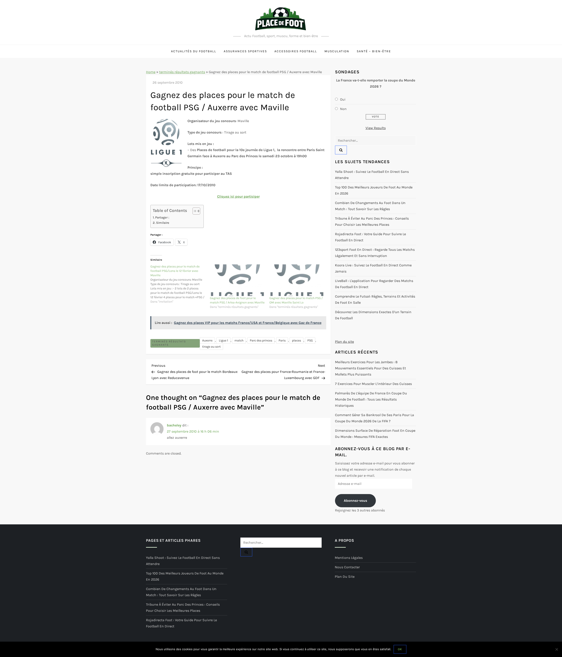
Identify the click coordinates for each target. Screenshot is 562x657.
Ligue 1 (223, 340)
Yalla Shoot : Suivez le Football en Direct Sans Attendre (372, 175)
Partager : (162, 217)
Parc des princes (261, 340)
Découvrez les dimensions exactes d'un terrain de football (373, 315)
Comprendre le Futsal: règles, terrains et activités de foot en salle (375, 299)
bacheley (174, 425)
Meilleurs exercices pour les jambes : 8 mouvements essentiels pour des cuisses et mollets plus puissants (370, 368)
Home (150, 72)
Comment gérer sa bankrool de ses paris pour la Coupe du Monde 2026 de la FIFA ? (374, 418)
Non (343, 109)
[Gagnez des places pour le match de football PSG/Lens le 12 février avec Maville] (180, 284)
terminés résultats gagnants (182, 72)
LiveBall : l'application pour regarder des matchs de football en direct (374, 284)
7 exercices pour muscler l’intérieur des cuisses (373, 384)
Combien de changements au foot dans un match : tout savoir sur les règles (370, 206)
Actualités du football (193, 51)
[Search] (341, 150)
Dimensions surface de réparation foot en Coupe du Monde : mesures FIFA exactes (375, 433)
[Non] (556, 649)
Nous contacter (347, 567)
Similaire (162, 223)
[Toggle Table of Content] (194, 211)
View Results (376, 128)
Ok (400, 649)
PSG (310, 340)
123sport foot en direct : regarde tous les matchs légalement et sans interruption (375, 252)
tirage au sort (211, 346)
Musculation (336, 51)
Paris (282, 340)
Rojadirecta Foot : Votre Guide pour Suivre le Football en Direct (370, 237)
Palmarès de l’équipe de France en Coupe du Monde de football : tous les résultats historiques (371, 399)
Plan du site (344, 341)
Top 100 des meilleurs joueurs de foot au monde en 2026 (373, 190)
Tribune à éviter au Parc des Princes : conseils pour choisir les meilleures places (372, 221)
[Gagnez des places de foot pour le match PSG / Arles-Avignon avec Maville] (237, 280)
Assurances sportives (245, 51)
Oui (343, 99)
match (238, 340)
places (296, 340)
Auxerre (207, 340)
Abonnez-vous (355, 500)
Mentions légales (349, 558)
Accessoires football (295, 51)
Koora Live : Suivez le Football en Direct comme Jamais (373, 268)
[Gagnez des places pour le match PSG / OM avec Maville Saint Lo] (296, 280)
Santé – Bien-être (374, 51)
